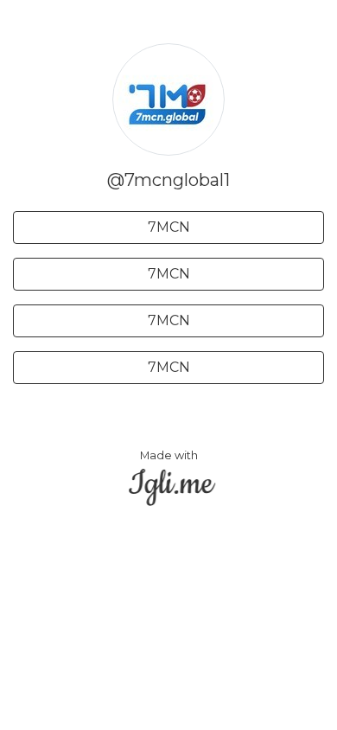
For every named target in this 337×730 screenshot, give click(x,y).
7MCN (169, 227)
